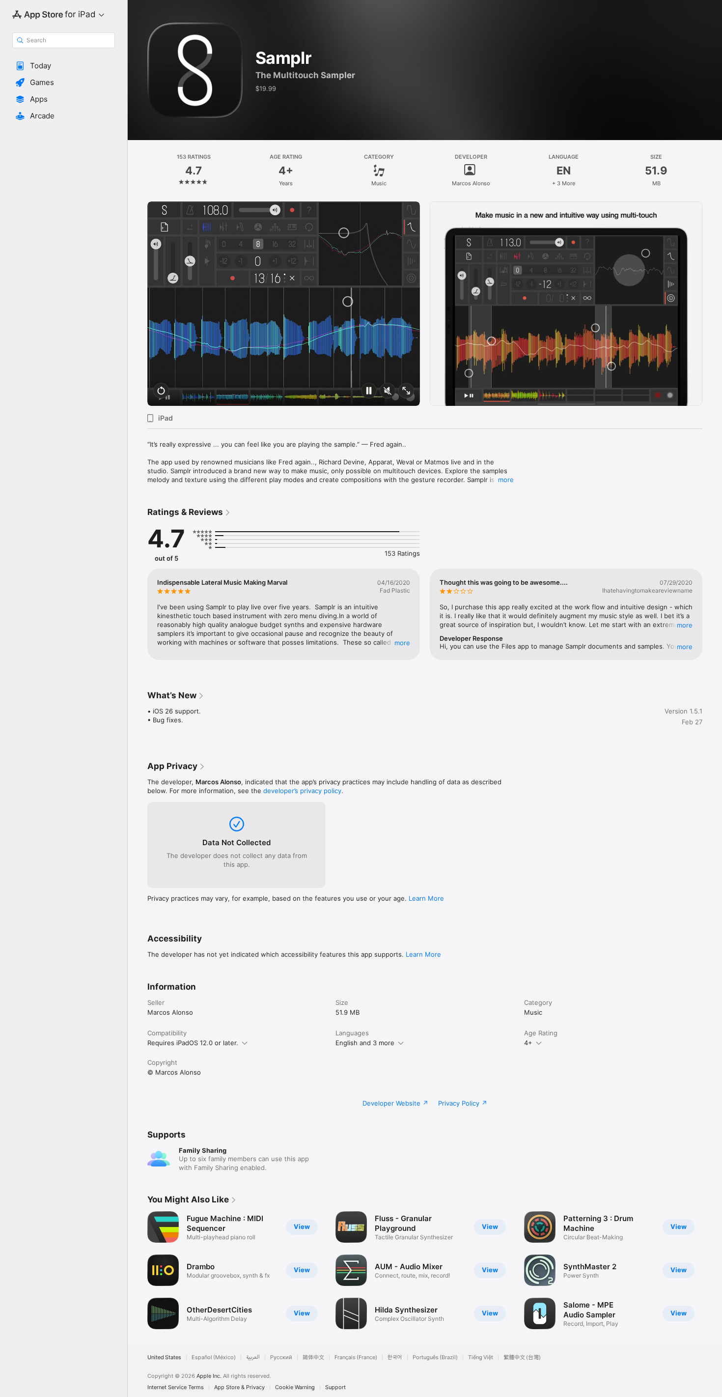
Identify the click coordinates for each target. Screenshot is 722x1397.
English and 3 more (364, 1043)
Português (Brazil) (435, 1357)
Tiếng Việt (480, 1357)
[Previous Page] (137, 303)
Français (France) (355, 1357)
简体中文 (313, 1357)
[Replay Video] (161, 391)
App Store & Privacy (239, 1387)
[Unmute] (387, 391)
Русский (281, 1357)
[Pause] (369, 391)
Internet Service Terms (175, 1387)
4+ (528, 1043)
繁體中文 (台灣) (522, 1357)
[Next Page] (712, 303)
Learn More (426, 898)
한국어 (395, 1357)
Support (335, 1387)
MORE (402, 643)
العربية (253, 1357)
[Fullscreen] (406, 391)
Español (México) (214, 1357)
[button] (63, 65)
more (506, 480)
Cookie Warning (295, 1387)
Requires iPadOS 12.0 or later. (192, 1043)
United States (164, 1357)
